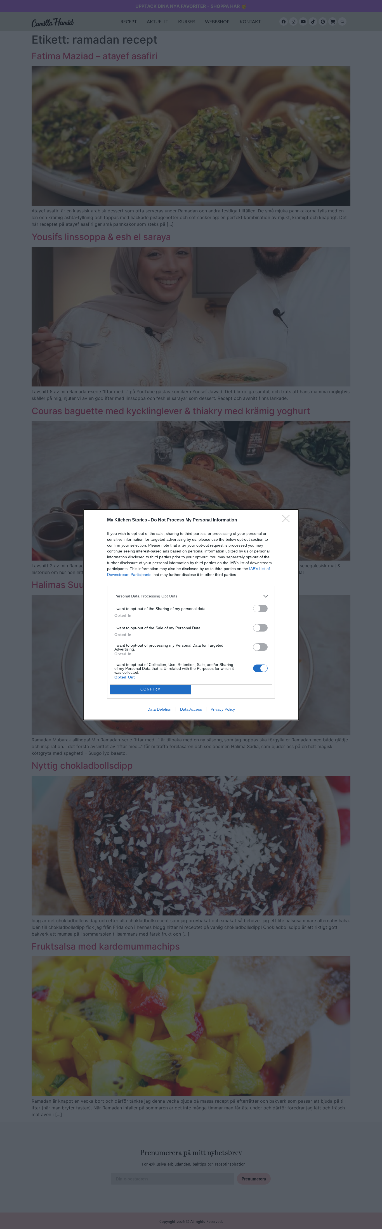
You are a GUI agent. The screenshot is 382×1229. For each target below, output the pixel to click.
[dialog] (191, 614)
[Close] (287, 520)
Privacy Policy (223, 709)
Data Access (191, 709)
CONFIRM (150, 689)
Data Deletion (159, 709)
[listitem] (191, 596)
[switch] (260, 608)
